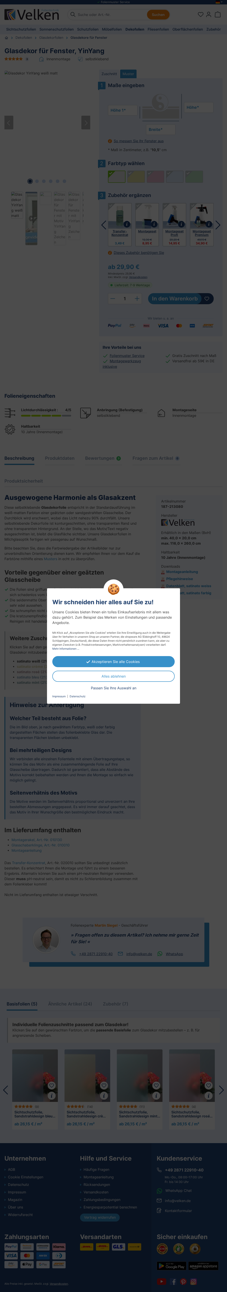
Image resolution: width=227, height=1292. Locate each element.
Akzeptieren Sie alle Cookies (116, 661)
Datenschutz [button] (78, 696)
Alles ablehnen (114, 676)
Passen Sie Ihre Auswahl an (113, 688)
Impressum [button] (59, 696)
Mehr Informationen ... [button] (65, 648)
